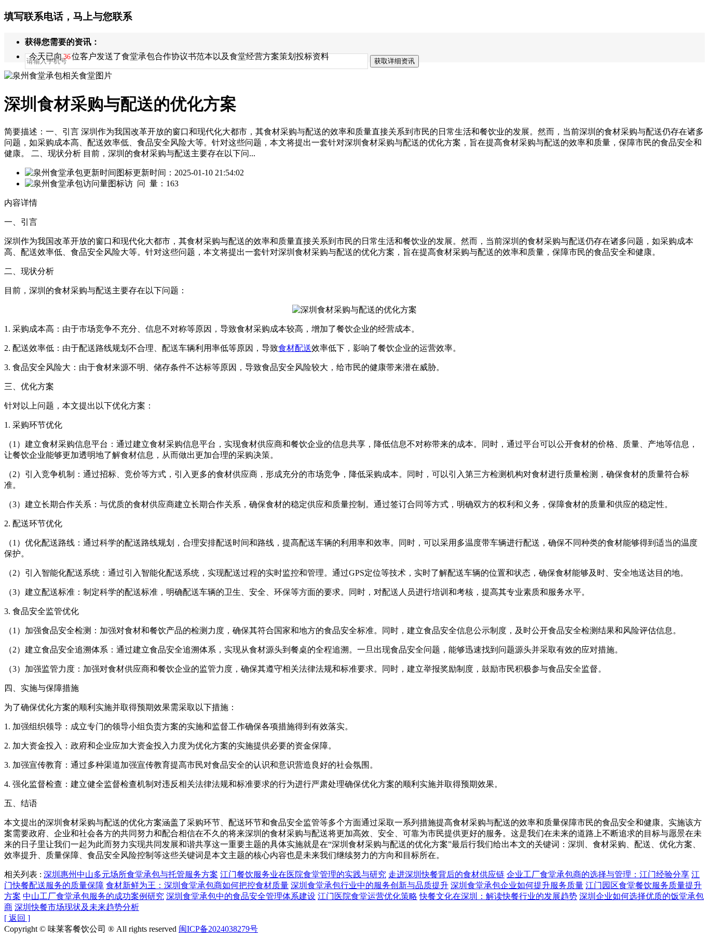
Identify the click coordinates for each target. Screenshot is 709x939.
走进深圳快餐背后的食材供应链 (446, 874)
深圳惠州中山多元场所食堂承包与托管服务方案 (131, 874)
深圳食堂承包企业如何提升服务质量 (517, 885)
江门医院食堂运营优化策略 (367, 896)
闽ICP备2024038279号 (218, 928)
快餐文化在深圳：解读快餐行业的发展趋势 (498, 896)
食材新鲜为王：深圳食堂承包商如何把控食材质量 (197, 885)
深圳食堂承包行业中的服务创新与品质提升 (369, 885)
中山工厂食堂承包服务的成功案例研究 (93, 896)
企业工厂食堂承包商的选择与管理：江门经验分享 (598, 874)
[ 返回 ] (17, 918)
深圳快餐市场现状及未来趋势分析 (77, 907)
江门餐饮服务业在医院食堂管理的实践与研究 (303, 874)
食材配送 (294, 348)
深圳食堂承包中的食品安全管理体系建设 (241, 896)
